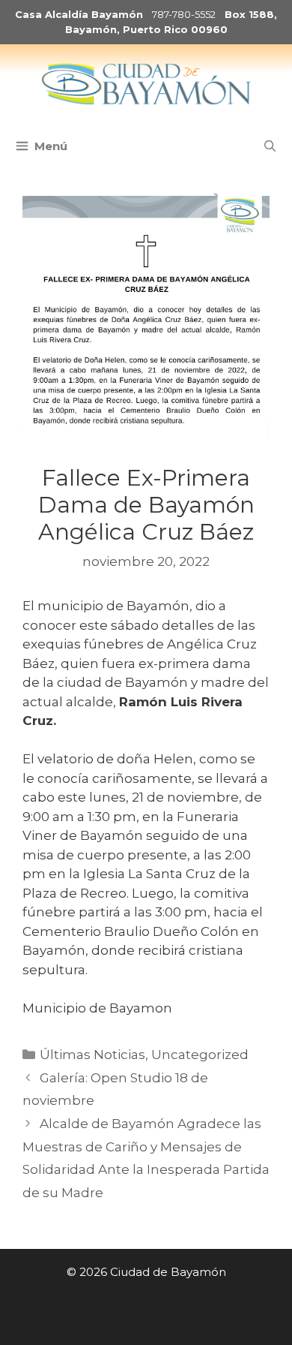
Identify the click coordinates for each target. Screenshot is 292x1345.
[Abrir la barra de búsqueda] (270, 146)
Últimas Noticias (92, 1054)
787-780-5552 (184, 14)
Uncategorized (200, 1054)
